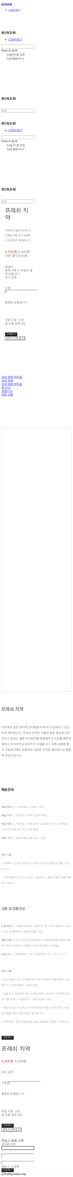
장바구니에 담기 (11, 1129)
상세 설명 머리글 (11, 377)
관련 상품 (7, 394)
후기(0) (6, 387)
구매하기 (7, 1037)
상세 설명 (7, 380)
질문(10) (7, 391)
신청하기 (7, 1170)
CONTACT (14, 10)
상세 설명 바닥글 (11, 384)
